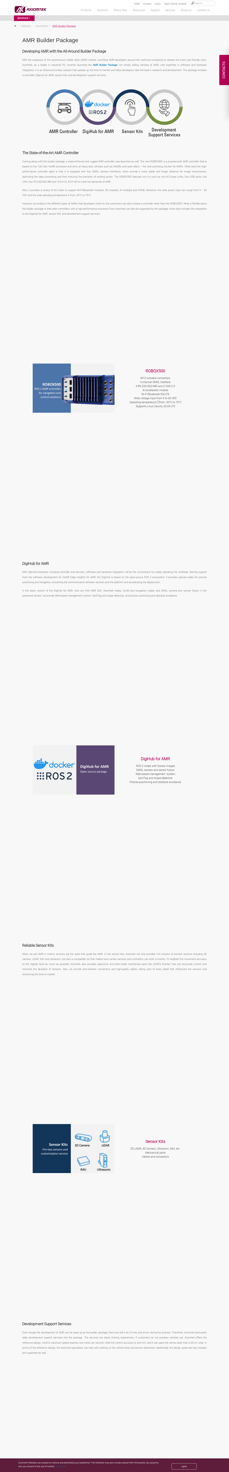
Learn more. (61, 1466)
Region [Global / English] (175, 4)
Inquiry (158, 4)
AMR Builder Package (105, 64)
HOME (137, 4)
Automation (41, 26)
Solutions (22, 18)
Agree (184, 1466)
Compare (147, 4)
